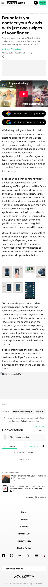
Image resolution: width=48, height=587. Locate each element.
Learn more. (43, 13)
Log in (35, 427)
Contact (24, 519)
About (24, 512)
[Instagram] (11, 555)
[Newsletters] (36, 555)
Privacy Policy (24, 540)
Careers (24, 526)
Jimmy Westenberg (13, 49)
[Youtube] (20, 555)
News (4, 405)
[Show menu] (2, 2)
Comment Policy (19, 421)
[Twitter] (28, 555)
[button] (24, 2)
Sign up (41, 427)
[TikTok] (44, 555)
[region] (24, 463)
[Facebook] (3, 555)
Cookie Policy (24, 548)
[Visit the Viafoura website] (40, 497)
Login (42, 2)
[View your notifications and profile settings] (43, 446)
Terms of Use (24, 533)
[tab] (9, 446)
